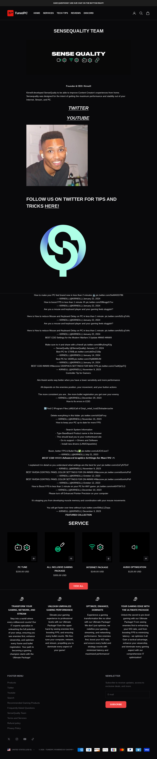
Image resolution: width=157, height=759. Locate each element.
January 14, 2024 (91, 355)
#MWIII (108, 337)
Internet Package (97, 567)
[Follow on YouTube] (24, 739)
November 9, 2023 (92, 369)
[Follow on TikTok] (32, 739)
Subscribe (116, 704)
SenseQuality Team (16, 713)
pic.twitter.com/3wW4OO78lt (109, 295)
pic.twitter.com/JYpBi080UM (87, 359)
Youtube (78, 118)
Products (11, 682)
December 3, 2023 (92, 511)
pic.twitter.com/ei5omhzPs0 (118, 472)
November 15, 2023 (91, 419)
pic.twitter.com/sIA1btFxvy (93, 415)
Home (37, 13)
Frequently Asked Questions (21, 708)
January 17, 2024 (95, 348)
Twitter (78, 108)
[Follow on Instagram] (16, 739)
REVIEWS (76, 13)
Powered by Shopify (63, 750)
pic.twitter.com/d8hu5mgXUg (98, 344)
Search (10, 698)
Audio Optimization (134, 567)
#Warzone (55, 366)
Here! (52, 206)
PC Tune (22, 567)
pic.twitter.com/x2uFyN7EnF (115, 465)
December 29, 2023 (91, 398)
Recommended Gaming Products (23, 703)
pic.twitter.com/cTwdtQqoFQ (112, 366)
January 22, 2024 (91, 298)
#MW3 (101, 337)
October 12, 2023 (91, 476)
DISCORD (89, 13)
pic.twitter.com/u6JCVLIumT (95, 451)
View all (78, 586)
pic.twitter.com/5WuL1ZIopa (96, 507)
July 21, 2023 (91, 454)
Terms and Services (17, 718)
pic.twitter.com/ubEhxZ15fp (88, 351)
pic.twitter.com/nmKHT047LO (111, 486)
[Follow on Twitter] (8, 739)
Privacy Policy (14, 728)
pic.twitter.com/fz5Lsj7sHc (117, 316)
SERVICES (48, 13)
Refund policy (14, 723)
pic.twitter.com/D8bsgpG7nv (99, 302)
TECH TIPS (62, 13)
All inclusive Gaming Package (60, 569)
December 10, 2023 (91, 490)
